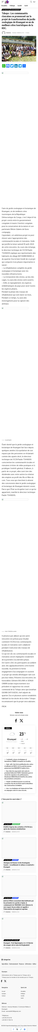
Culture (34, 964)
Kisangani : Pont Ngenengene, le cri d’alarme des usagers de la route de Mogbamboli (18, 944)
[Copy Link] (21, 1029)
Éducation (16, 824)
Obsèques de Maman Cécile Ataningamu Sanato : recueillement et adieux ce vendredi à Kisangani (19, 865)
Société (15, 860)
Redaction (8, 32)
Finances (21, 964)
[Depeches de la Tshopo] (7, 2)
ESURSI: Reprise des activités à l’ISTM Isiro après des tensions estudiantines (18, 828)
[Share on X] (17, 1029)
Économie (16, 940)
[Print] (24, 1029)
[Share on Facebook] (13, 1029)
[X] (21, 721)
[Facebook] (15, 721)
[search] (31, 1)
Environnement (15, 9)
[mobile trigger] (3, 2)
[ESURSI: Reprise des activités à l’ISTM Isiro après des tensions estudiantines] (19, 812)
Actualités (6, 9)
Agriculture (5, 964)
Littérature (28, 964)
